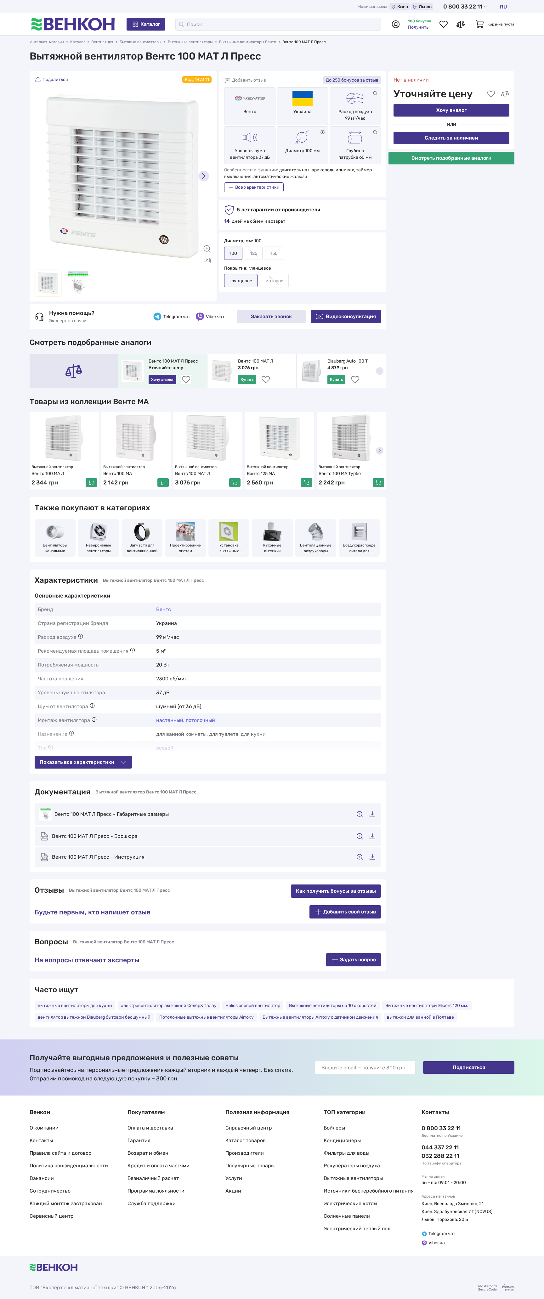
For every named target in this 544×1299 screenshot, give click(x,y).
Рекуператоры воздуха (352, 1166)
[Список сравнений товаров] (460, 24)
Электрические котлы (350, 1203)
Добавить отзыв (249, 80)
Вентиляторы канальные (55, 548)
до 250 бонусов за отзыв (352, 80)
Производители (244, 1153)
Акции (233, 1191)
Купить (247, 379)
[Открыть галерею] (207, 260)
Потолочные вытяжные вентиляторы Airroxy (206, 1017)
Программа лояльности (156, 1191)
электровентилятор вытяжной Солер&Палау (169, 1005)
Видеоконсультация (351, 316)
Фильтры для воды (346, 1153)
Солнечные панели (347, 1216)
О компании (44, 1128)
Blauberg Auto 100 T (347, 361)
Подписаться (469, 1067)
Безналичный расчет (153, 1178)
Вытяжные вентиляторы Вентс (247, 42)
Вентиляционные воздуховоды (316, 548)
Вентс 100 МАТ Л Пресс (173, 361)
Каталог (150, 24)
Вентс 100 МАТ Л (255, 361)
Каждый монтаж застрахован (66, 1203)
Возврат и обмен (148, 1153)
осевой (164, 748)
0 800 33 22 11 (462, 6)
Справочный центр (248, 1128)
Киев (402, 6)
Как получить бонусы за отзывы (336, 891)
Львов (425, 6)
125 (253, 253)
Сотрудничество (50, 1191)
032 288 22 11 (440, 1156)
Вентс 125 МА (261, 473)
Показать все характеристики (77, 762)
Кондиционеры (342, 1140)
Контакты (41, 1140)
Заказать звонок (271, 316)
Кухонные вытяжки (272, 548)
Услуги (233, 1178)
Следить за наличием (451, 138)
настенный (169, 720)
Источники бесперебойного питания (369, 1191)
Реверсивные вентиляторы (99, 548)
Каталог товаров (245, 1140)
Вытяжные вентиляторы (190, 42)
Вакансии (42, 1178)
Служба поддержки (152, 1203)
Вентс (249, 111)
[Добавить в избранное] (491, 93)
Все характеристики (257, 187)
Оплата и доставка (150, 1128)
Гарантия (139, 1140)
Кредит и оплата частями (159, 1166)
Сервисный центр (52, 1216)
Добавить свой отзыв (349, 912)
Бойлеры (334, 1128)
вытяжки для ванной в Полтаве (420, 1017)
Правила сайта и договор (61, 1153)
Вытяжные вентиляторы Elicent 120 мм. (426, 1005)
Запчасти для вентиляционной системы (142, 548)
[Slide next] (203, 176)
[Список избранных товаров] (443, 24)
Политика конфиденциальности (69, 1166)
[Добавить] (91, 482)
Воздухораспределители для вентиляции (359, 548)
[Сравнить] (505, 93)
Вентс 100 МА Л (47, 473)
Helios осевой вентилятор (252, 1005)
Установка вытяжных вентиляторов (229, 548)
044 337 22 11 (440, 1147)
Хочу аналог (451, 110)
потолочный (200, 720)
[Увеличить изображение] (207, 248)
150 (274, 253)
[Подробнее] (375, 93)
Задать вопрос (358, 960)
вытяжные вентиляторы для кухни (75, 1005)
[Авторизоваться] (395, 24)
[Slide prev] (42, 176)
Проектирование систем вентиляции (186, 548)
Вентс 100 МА (117, 473)
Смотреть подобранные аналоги (451, 158)
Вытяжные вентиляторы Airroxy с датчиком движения (320, 1017)
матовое (274, 280)
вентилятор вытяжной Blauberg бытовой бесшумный (94, 1017)
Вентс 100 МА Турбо (340, 473)
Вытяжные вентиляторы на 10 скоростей (333, 1005)
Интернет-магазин (47, 42)
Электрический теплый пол (357, 1229)
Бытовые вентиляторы (141, 42)
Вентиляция (102, 42)
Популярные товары (250, 1166)
